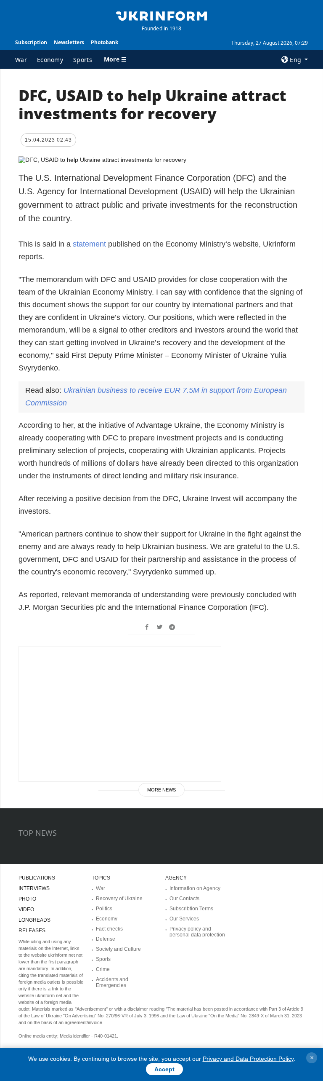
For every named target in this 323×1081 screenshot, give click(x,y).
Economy (50, 60)
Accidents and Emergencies (112, 982)
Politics (104, 909)
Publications (37, 878)
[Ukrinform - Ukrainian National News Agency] (161, 15)
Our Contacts (184, 898)
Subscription (31, 42)
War (21, 60)
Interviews (34, 888)
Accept (164, 1069)
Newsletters (69, 42)
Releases (32, 930)
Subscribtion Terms (191, 909)
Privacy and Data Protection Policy (248, 1058)
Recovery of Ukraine (119, 898)
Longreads (34, 920)
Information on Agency (194, 888)
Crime (103, 969)
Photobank (104, 42)
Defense (105, 939)
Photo (27, 899)
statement (89, 244)
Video (26, 909)
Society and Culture (118, 949)
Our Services (184, 919)
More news (161, 789)
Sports (82, 60)
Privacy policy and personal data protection (197, 932)
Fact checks (109, 929)
